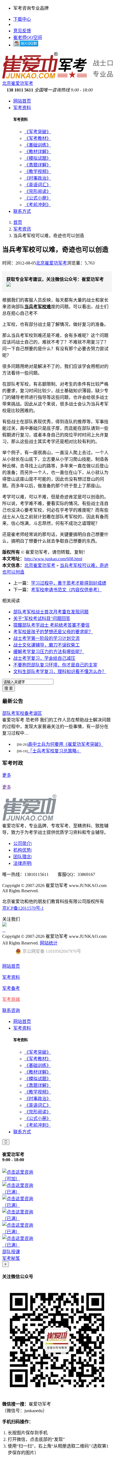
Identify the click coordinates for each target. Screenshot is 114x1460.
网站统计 (49, 943)
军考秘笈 (11, 1258)
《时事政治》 (37, 178)
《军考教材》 (37, 138)
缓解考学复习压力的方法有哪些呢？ (48, 651)
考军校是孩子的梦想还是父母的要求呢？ (53, 631)
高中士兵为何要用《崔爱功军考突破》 (65, 744)
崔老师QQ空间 (27, 37)
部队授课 (11, 1251)
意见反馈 (22, 30)
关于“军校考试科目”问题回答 (41, 618)
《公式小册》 (37, 198)
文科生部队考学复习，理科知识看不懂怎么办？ (59, 671)
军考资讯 (22, 229)
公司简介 (22, 843)
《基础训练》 (37, 145)
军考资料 (22, 107)
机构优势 (22, 850)
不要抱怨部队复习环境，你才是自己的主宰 (55, 665)
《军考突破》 (37, 131)
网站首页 (22, 101)
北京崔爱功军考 (51, 263)
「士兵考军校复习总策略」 (54, 751)
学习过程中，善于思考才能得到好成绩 (68, 583)
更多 (6, 775)
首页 (17, 222)
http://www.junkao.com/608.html (53, 558)
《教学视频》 (37, 171)
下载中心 (22, 19)
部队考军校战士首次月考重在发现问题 (51, 611)
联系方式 (22, 211)
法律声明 (22, 863)
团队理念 (22, 856)
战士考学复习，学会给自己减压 (44, 658)
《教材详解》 (37, 151)
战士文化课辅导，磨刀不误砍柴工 (46, 645)
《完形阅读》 (37, 191)
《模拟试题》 (37, 158)
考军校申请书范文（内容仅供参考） (66, 589)
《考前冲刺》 (37, 204)
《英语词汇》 (37, 184)
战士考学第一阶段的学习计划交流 (46, 638)
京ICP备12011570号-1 (23, 908)
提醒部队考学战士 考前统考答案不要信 (51, 625)
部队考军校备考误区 (22, 713)
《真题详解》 (37, 165)
